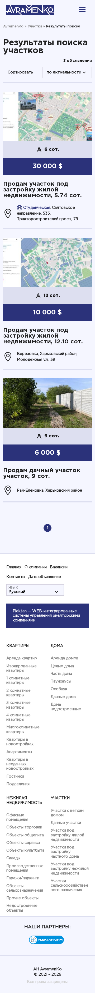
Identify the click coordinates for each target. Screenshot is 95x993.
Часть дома (61, 673)
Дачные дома (63, 697)
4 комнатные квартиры (18, 717)
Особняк (59, 689)
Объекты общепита (25, 835)
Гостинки (15, 776)
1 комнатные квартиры (18, 680)
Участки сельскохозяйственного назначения (69, 885)
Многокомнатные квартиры (23, 729)
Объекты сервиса (23, 842)
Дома (57, 646)
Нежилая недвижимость (24, 800)
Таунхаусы (61, 681)
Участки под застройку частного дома (65, 852)
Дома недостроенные (66, 707)
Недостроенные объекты (21, 908)
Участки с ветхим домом (67, 813)
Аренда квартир (21, 658)
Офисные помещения (17, 817)
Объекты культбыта (25, 850)
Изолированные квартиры (21, 668)
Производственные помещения (25, 868)
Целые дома (62, 666)
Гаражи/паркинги (22, 878)
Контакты (15, 577)
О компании (36, 567)
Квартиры (17, 646)
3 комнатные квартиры (18, 705)
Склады (13, 858)
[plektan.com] (46, 943)
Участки (60, 798)
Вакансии (59, 567)
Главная (13, 567)
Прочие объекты (22, 898)
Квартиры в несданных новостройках (20, 764)
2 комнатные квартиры (18, 693)
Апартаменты (19, 752)
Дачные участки (66, 822)
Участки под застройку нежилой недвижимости (70, 868)
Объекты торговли (24, 827)
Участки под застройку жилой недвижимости (67, 835)
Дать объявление (44, 577)
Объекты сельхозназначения (24, 888)
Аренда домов (64, 658)
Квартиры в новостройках (20, 742)
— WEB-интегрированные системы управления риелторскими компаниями (46, 615)
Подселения (18, 784)
